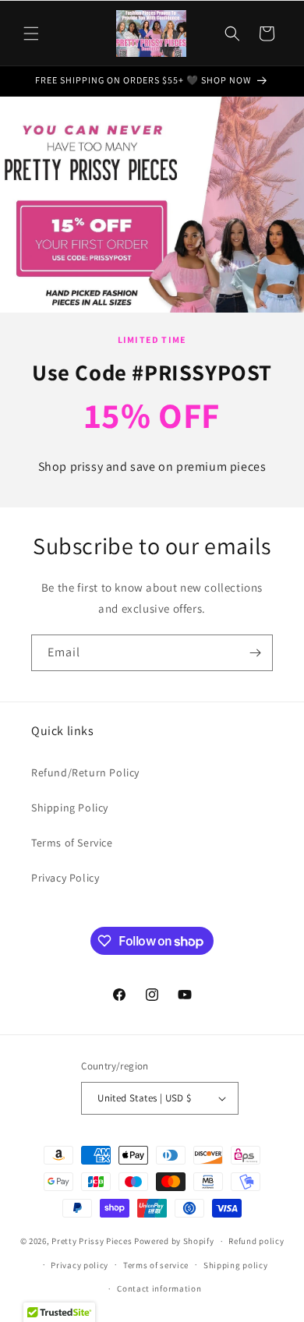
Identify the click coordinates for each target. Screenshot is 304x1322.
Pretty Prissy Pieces (92, 1240)
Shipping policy (235, 1265)
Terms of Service (72, 843)
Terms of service (156, 1265)
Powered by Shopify (174, 1240)
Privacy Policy (65, 878)
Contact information (159, 1288)
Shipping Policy (69, 808)
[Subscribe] (255, 652)
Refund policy (256, 1240)
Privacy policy (79, 1265)
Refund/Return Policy (85, 772)
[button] (31, 33)
